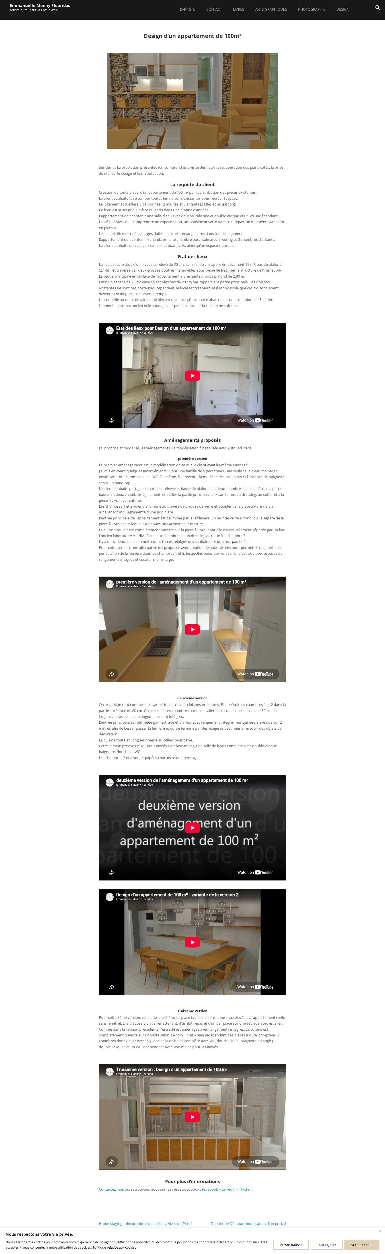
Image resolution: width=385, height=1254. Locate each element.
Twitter (245, 1189)
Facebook (210, 1189)
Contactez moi (111, 1189)
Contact (214, 9)
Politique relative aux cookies (114, 1247)
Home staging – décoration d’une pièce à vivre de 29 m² (145, 1223)
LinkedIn (228, 1189)
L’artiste (187, 9)
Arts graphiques (271, 9)
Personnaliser (291, 1245)
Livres (238, 9)
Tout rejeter (326, 1245)
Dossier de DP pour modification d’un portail (248, 1223)
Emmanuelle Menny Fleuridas (40, 5)
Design (342, 9)
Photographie (311, 9)
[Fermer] (380, 1231)
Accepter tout (362, 1245)
